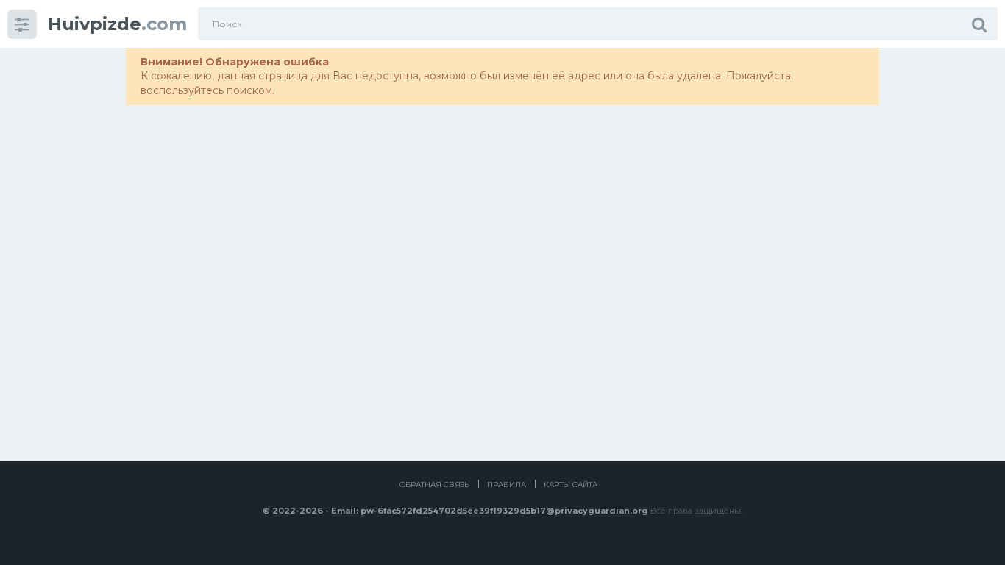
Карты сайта (570, 484)
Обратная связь (434, 484)
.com (117, 24)
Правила (506, 484)
